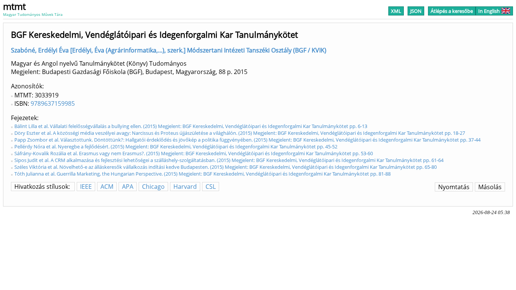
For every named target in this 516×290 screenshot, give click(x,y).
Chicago (153, 186)
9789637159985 (53, 103)
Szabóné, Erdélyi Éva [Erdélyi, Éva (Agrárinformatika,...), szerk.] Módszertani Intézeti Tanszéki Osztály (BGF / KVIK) (168, 50)
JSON (416, 11)
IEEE (86, 186)
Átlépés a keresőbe (452, 11)
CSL (210, 186)
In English (489, 11)
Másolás (490, 187)
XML (396, 11)
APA (127, 186)
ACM (106, 186)
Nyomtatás (454, 187)
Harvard (185, 186)
